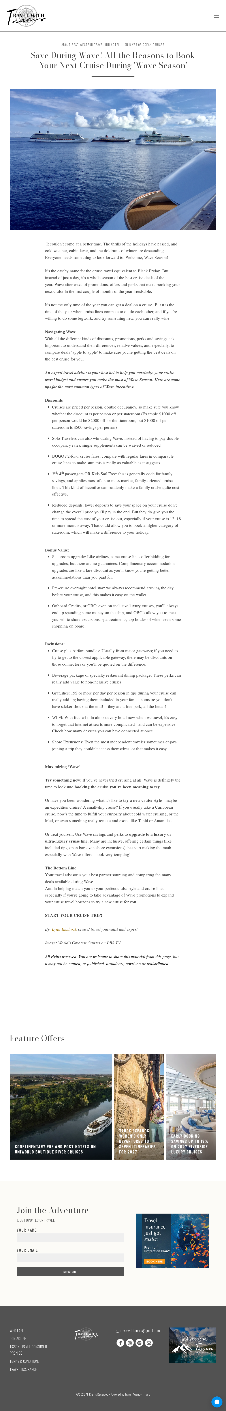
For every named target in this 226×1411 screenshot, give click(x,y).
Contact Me (18, 1338)
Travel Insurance (23, 1369)
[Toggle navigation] (216, 15)
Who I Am (16, 1330)
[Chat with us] (216, 1401)
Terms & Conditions (25, 1361)
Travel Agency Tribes (137, 1394)
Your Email (27, 1250)
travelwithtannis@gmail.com (139, 1330)
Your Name (27, 1230)
